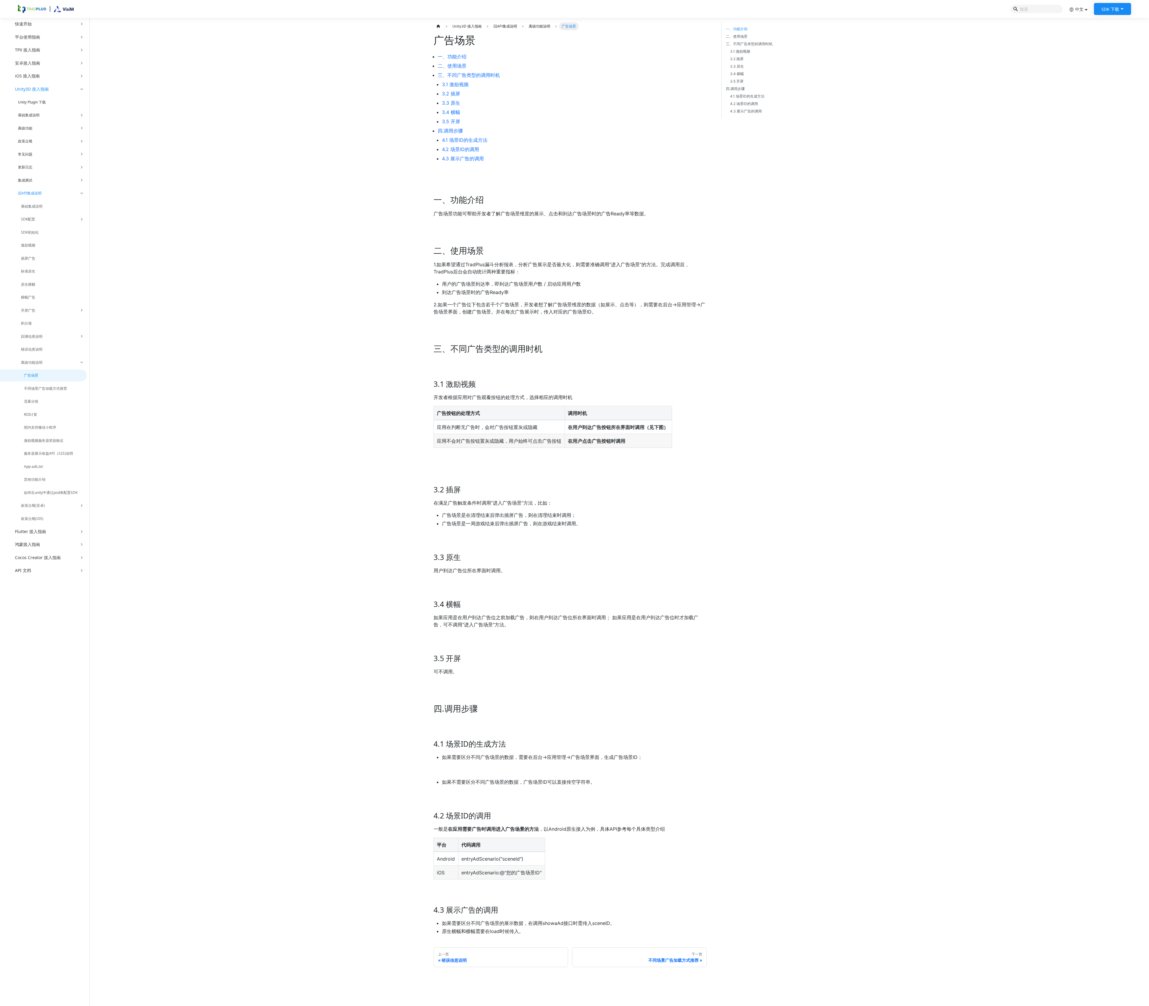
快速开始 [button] (23, 24)
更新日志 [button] (25, 167)
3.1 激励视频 (455, 84)
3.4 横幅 (451, 112)
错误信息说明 (31, 349)
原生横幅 (28, 284)
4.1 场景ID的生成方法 (464, 140)
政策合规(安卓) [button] (33, 505)
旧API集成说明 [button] (30, 193)
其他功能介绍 (34, 479)
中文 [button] (1079, 9)
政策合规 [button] (25, 141)
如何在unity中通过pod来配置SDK (50, 492)
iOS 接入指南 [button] (27, 76)
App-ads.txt (33, 466)
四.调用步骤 (450, 131)
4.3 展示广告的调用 (463, 159)
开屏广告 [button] (28, 310)
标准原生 (28, 271)
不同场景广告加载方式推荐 (45, 388)
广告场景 (31, 375)
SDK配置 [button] (28, 219)
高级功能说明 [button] (31, 362)
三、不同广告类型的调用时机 (469, 75)
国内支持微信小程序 (40, 427)
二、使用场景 (452, 66)
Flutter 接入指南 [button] (30, 531)
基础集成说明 (31, 206)
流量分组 (31, 401)
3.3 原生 (451, 103)
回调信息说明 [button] (31, 336)
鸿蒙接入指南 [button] (27, 544)
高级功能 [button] (25, 128)
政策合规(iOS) (32, 518)
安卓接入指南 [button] (27, 63)
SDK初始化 (30, 232)
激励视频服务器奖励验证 (43, 440)
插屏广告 (28, 258)
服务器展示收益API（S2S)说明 (48, 453)
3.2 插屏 (451, 94)
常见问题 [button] (25, 154)
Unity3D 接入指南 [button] (32, 89)
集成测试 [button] (25, 180)
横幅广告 (28, 297)
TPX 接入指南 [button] (27, 50)
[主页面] (438, 26)
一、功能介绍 (452, 57)
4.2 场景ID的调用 (460, 149)
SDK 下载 (1110, 9)
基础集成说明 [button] (28, 115)
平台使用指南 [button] (27, 37)
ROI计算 (30, 414)
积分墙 (26, 323)
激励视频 (28, 245)
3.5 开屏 (451, 121)
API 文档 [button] (23, 570)
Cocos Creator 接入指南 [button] (38, 557)
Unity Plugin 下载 (32, 102)
